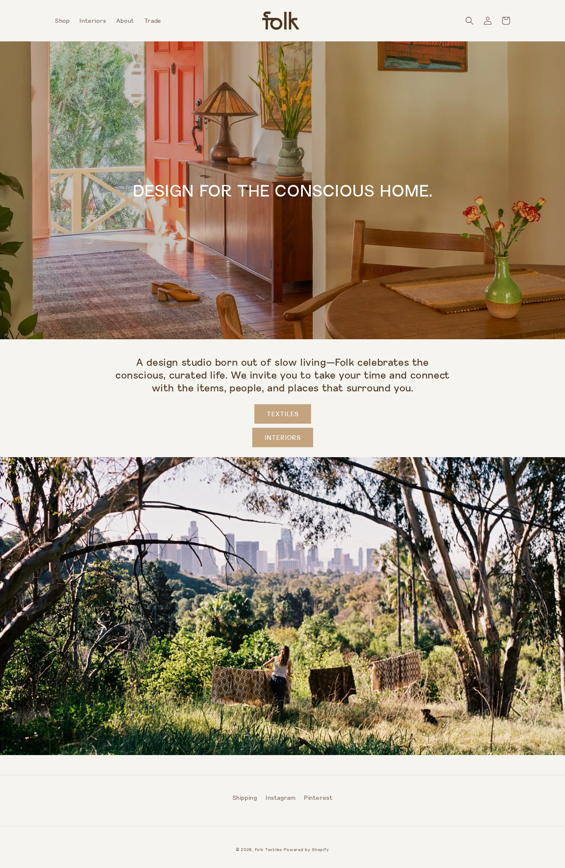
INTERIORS (283, 437)
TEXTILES (283, 414)
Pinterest (318, 797)
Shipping (244, 797)
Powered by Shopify (306, 849)
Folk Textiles (268, 849)
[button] (469, 21)
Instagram (280, 797)
